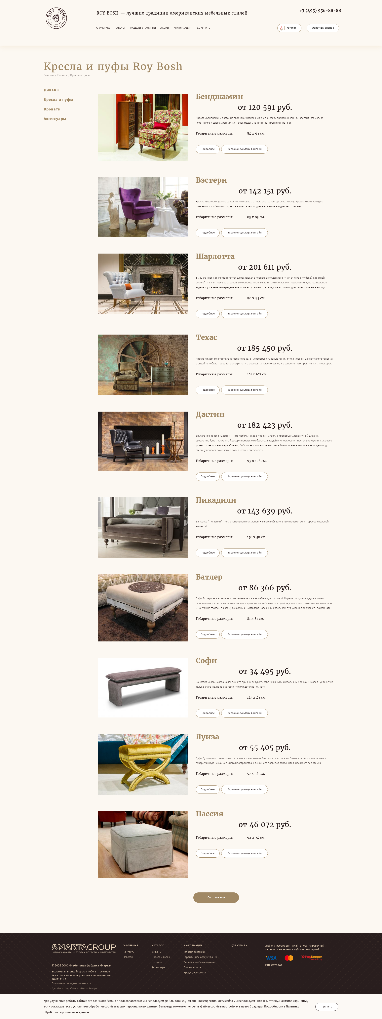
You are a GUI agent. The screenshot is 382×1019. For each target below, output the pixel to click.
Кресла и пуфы (58, 100)
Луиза (207, 737)
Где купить (203, 27)
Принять (327, 1006)
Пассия (209, 814)
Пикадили (216, 500)
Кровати (52, 109)
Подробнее (208, 149)
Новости (128, 957)
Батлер (209, 577)
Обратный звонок (323, 27)
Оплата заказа (192, 967)
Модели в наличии (143, 27)
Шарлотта (215, 256)
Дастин (210, 414)
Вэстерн (211, 180)
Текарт (93, 988)
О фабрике (103, 27)
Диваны (52, 90)
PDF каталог (273, 965)
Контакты (128, 952)
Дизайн (56, 988)
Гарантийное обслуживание (200, 957)
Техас (206, 337)
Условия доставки (194, 952)
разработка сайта (74, 988)
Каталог (120, 27)
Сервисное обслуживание (199, 962)
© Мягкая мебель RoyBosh (56, 18)
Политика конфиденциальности (71, 983)
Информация (182, 27)
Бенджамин (219, 97)
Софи (206, 661)
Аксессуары (55, 119)
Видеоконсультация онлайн (244, 149)
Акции (164, 27)
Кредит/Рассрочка (195, 972)
